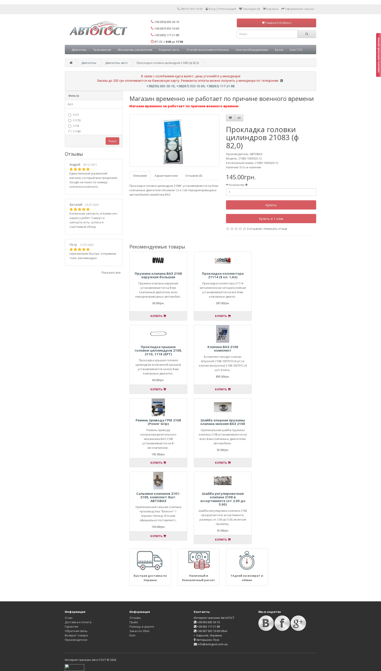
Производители (76, 640)
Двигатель (79, 50)
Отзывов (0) (193, 176)
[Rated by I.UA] (74, 667)
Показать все (111, 272)
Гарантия (71, 626)
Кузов (279, 50)
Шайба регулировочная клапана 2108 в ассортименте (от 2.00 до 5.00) (222, 499)
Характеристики (166, 176)
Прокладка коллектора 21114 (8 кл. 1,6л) (223, 275)
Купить (271, 205)
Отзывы (135, 618)
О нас (69, 618)
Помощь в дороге (141, 626)
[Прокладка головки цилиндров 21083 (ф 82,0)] (174, 140)
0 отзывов (254, 229)
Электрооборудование (251, 50)
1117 (76, 115)
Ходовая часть (169, 50)
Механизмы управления (135, 50)
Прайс (133, 622)
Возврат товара (76, 635)
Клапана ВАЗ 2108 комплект (222, 349)
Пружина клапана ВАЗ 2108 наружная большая (158, 275)
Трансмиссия (102, 50)
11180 (76, 131)
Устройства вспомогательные (207, 50)
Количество (237, 185)
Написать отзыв (275, 229)
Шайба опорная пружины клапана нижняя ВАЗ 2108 (222, 422)
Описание (140, 176)
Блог (132, 635)
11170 (76, 120)
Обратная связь (76, 631)
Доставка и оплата (78, 622)
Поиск (112, 141)
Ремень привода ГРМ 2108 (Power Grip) (158, 422)
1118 (76, 126)
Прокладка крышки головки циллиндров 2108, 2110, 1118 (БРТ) (158, 350)
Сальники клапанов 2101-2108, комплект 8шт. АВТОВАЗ (158, 497)
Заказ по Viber (139, 631)
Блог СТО (296, 50)
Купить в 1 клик (271, 218)
